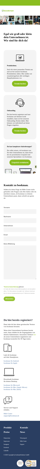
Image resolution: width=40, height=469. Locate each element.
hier (34, 334)
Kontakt (24, 427)
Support (22, 444)
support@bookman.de (11, 416)
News (22, 432)
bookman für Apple (10, 363)
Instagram (6, 444)
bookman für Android (11, 361)
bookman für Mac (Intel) (12, 389)
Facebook (6, 447)
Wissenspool (23, 438)
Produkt (8, 427)
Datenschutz (7, 438)
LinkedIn (6, 450)
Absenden (9, 299)
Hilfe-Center (8, 414)
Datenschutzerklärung (11, 287)
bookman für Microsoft (12, 385)
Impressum (7, 441)
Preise (7, 432)
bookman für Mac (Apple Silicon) (15, 387)
